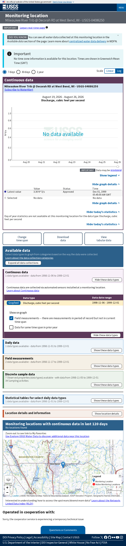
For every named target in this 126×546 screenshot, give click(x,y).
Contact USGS (71, 537)
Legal (29, 537)
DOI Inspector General (54, 542)
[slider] (118, 166)
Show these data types (106, 350)
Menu (121, 7)
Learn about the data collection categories (29, 257)
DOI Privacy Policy (13, 537)
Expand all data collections (23, 262)
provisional (116, 170)
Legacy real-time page (32, 27)
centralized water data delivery (87, 41)
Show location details (107, 413)
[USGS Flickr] (114, 538)
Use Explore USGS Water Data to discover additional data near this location (47, 436)
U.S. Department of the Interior (21, 542)
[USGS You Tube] (117, 538)
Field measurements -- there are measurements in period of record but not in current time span (65, 320)
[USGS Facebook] (106, 538)
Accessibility (41, 537)
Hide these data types (107, 279)
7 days (11, 72)
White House (76, 542)
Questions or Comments (63, 530)
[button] (63, 465)
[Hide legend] (120, 476)
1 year (40, 72)
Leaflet (16, 495)
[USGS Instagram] (121, 538)
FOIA (104, 542)
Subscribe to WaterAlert (18, 89)
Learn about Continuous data (23, 290)
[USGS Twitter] (102, 538)
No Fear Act (93, 542)
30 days (26, 72)
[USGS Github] (110, 538)
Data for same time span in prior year (36, 327)
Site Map (55, 537)
